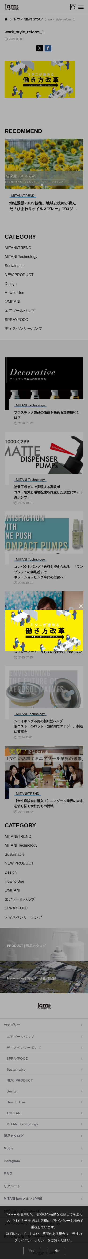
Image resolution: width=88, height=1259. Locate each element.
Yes (31, 1250)
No (56, 1250)
